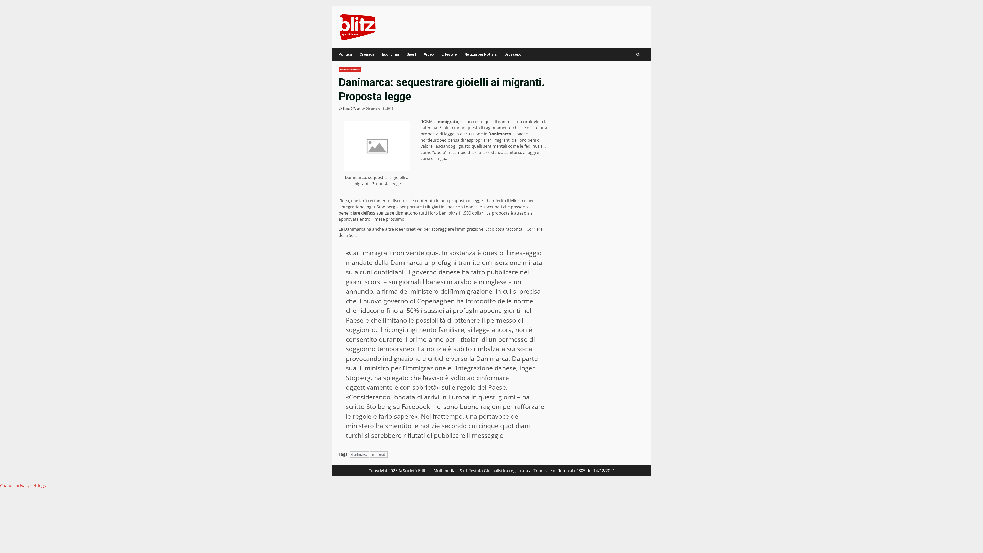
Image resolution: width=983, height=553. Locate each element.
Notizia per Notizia (480, 54)
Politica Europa (350, 69)
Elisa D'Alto (351, 108)
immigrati (378, 454)
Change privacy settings (23, 485)
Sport (411, 54)
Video (429, 54)
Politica (345, 54)
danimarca (359, 454)
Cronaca (367, 54)
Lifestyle (449, 54)
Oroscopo (512, 54)
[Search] (638, 54)
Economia (390, 54)
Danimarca (499, 134)
